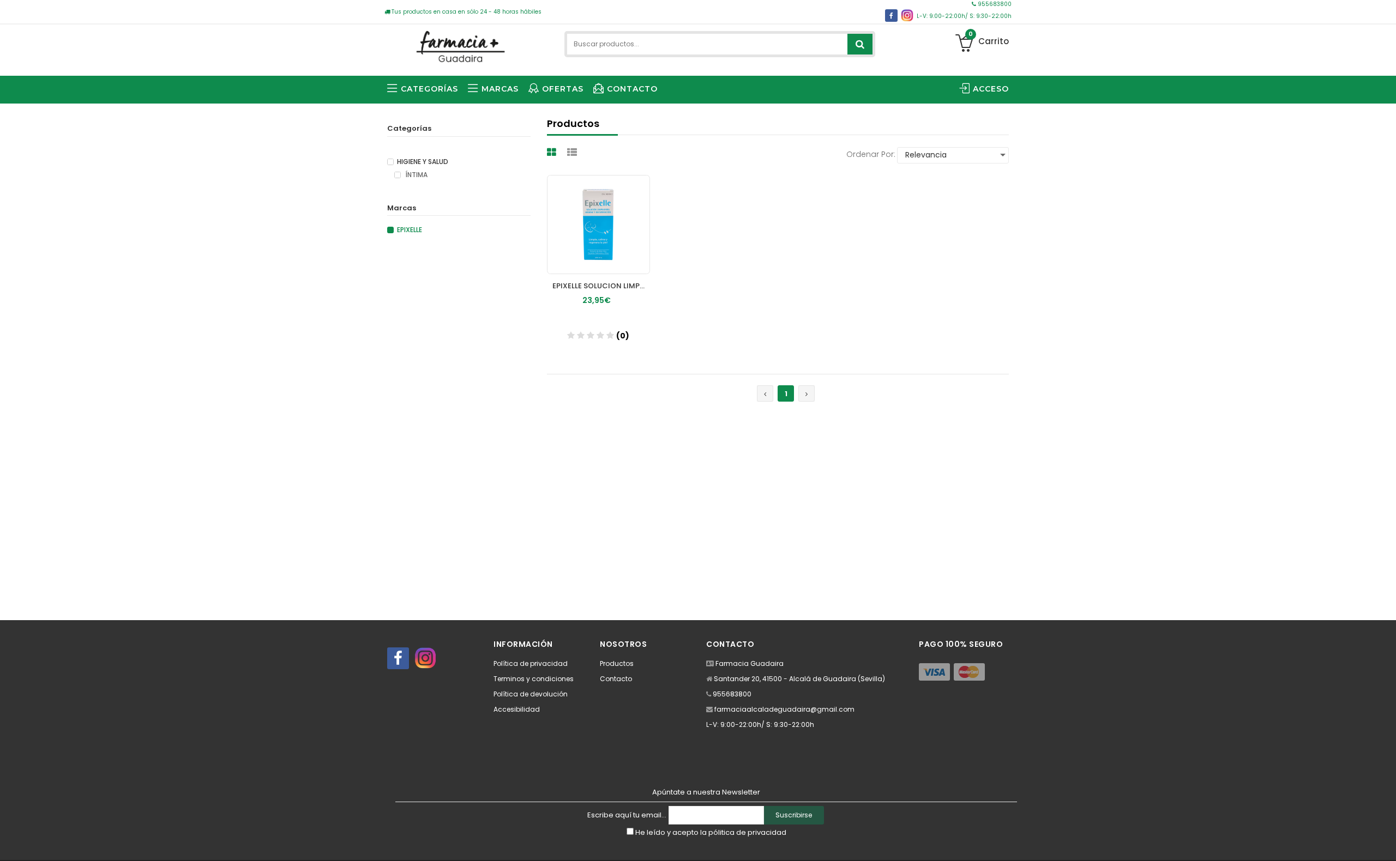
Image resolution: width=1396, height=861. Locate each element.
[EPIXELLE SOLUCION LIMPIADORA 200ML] (598, 224)
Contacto (616, 678)
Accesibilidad (517, 709)
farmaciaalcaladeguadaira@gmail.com (784, 709)
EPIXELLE (409, 230)
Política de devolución (531, 694)
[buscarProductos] (859, 44)
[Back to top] (1384, 841)
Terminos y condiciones (534, 678)
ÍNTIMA (416, 175)
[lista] (573, 152)
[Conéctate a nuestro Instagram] (907, 15)
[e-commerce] (458, 45)
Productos (617, 663)
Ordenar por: (870, 154)
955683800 (994, 4)
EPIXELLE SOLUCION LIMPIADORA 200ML (601, 286)
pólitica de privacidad (747, 832)
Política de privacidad (531, 663)
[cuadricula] (553, 152)
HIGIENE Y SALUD (422, 162)
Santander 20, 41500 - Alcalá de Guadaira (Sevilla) (799, 678)
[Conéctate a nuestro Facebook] (891, 15)
